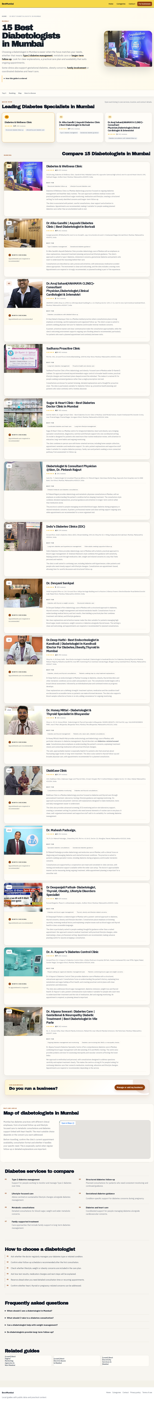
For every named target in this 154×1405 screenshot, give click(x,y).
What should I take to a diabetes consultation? (30, 1318)
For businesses (145, 4)
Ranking (12, 93)
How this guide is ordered (16, 78)
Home (111, 4)
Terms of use (147, 1392)
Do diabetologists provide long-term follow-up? (30, 1332)
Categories (121, 4)
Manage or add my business (130, 1087)
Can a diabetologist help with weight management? (32, 1325)
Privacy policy (135, 1392)
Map (20, 93)
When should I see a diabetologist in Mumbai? (29, 1310)
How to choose (30, 93)
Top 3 (4, 93)
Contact (132, 4)
